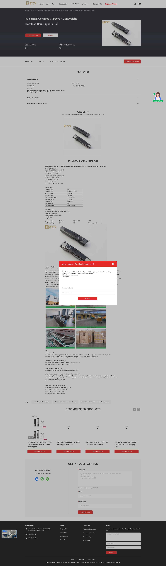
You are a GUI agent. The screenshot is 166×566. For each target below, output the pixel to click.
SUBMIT (88, 298)
